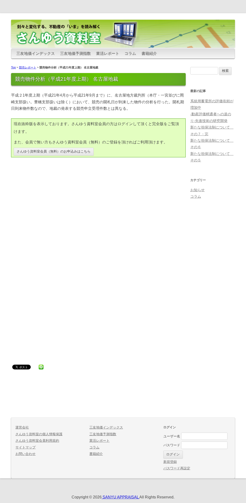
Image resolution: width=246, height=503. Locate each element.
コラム (130, 53)
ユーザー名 (171, 436)
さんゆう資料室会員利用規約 (37, 440)
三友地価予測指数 (75, 53)
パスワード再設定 (176, 468)
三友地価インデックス (35, 53)
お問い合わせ (25, 454)
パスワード (171, 445)
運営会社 (22, 427)
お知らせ (197, 190)
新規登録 (170, 462)
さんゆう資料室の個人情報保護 (38, 434)
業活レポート (107, 53)
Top (13, 67)
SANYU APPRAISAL (120, 497)
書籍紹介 (149, 53)
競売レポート (27, 67)
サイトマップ (25, 447)
